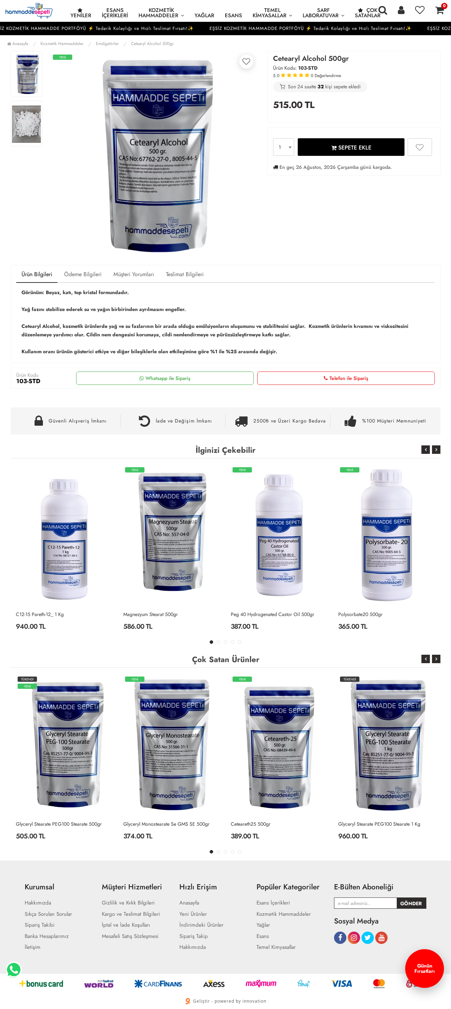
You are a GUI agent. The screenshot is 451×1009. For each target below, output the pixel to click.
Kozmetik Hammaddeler (158, 12)
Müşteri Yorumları (133, 274)
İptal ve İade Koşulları (126, 925)
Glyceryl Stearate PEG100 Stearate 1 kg (272, 823)
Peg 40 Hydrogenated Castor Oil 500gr (165, 614)
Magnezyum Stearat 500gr (43, 614)
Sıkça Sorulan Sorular (48, 914)
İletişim (33, 947)
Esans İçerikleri (115, 12)
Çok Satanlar (368, 12)
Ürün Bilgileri (36, 274)
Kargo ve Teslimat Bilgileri (131, 914)
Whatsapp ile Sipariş (168, 378)
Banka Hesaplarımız (47, 936)
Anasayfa (19, 43)
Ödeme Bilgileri (82, 274)
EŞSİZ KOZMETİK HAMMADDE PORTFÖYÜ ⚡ (241, 28)
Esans (233, 15)
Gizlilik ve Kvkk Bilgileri (128, 903)
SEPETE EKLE (353, 148)
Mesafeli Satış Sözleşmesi (130, 936)
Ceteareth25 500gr (143, 823)
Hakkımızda (38, 903)
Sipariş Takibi (40, 925)
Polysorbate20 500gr (253, 614)
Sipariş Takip (193, 936)
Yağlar (204, 15)
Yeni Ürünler (193, 914)
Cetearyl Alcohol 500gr (152, 43)
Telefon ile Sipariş (348, 378)
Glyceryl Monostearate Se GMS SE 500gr (59, 823)
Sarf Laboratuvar (321, 12)
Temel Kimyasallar (269, 12)
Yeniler (80, 15)
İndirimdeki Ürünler (201, 925)
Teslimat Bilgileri (185, 274)
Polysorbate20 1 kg (358, 614)
